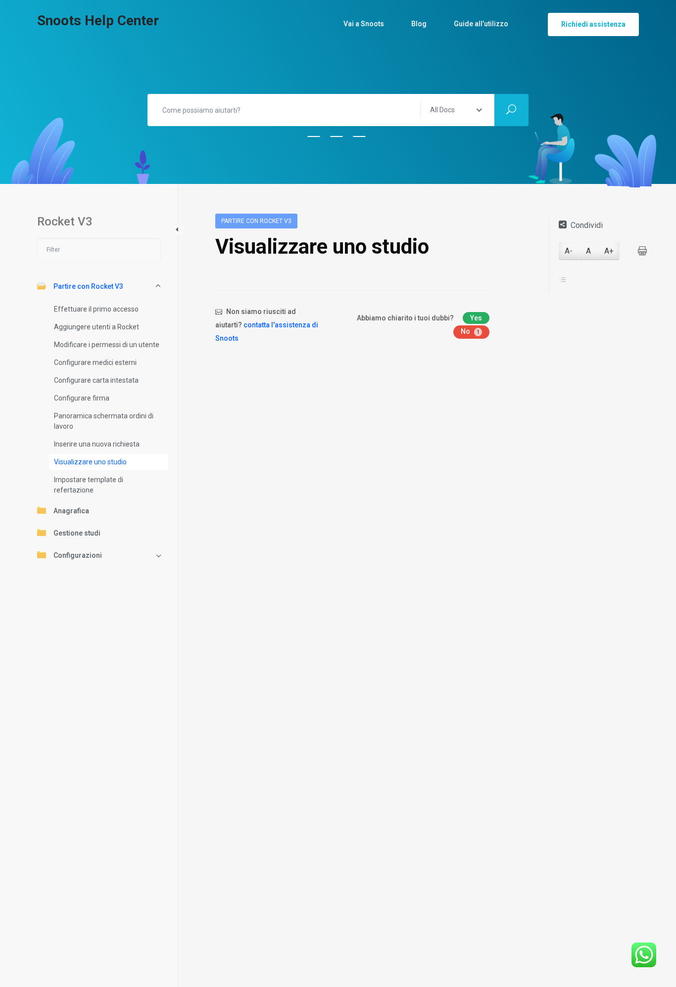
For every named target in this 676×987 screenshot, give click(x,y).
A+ (609, 251)
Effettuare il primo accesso (96, 309)
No (470, 331)
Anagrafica (71, 511)
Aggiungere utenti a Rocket (96, 327)
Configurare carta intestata (96, 380)
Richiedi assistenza (593, 24)
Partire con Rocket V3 (88, 286)
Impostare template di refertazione (88, 485)
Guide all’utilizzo (481, 24)
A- (569, 251)
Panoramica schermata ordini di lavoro (103, 421)
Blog (419, 24)
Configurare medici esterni (95, 362)
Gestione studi (76, 533)
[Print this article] (642, 251)
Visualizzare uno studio (90, 462)
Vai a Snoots (363, 24)
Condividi (587, 225)
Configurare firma (81, 398)
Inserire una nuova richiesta (97, 444)
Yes (476, 318)
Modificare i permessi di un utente (106, 345)
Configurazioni (77, 555)
